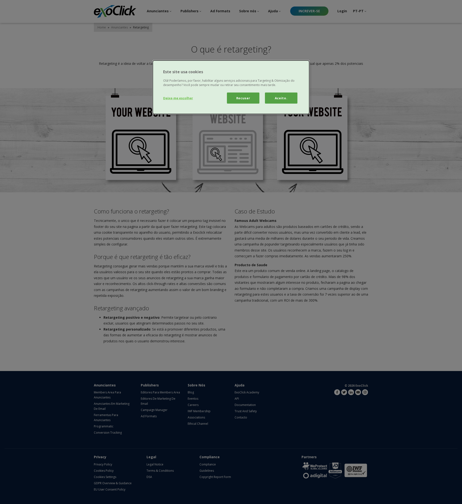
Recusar (243, 98)
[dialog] (231, 87)
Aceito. (281, 98)
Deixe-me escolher (178, 98)
